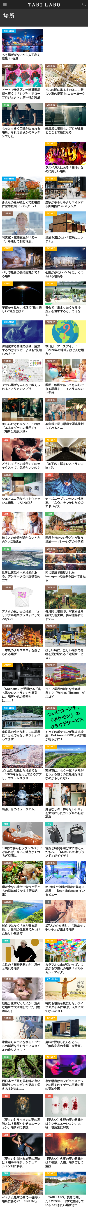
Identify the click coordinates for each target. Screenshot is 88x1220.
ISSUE (6, 105)
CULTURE (8, 66)
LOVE (6, 440)
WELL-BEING (9, 31)
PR (5, 400)
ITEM (6, 824)
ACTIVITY (51, 144)
